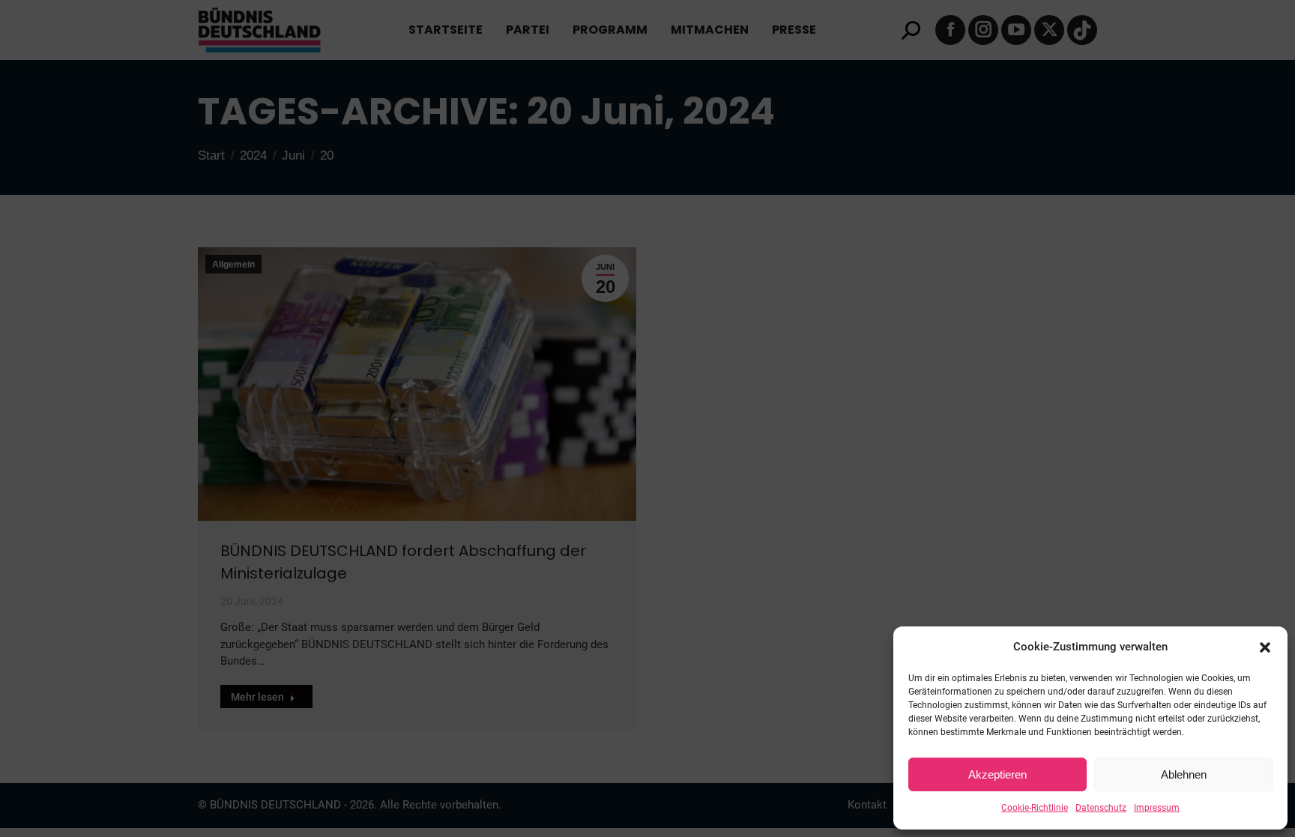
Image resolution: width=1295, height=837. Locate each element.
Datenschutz (1100, 808)
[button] (1265, 647)
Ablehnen (1184, 774)
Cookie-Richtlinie (1034, 808)
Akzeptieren (997, 774)
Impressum (1157, 808)
